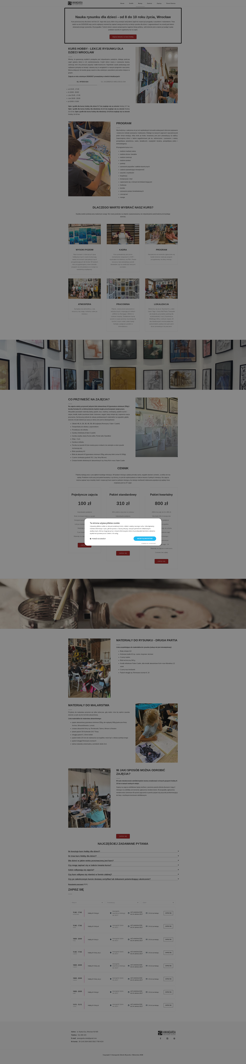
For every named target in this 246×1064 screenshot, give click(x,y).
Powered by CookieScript (148, 543)
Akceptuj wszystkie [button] (145, 538)
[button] (98, 539)
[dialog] (123, 532)
